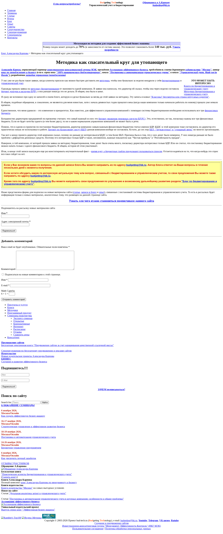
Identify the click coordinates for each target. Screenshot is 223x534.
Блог (9, 21)
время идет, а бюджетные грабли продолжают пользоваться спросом (126, 151)
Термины (12, 13)
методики (105, 80)
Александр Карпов (11, 69)
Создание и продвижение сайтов (112, 523)
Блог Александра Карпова (14, 53)
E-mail (5, 285)
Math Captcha (8, 291)
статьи (76, 192)
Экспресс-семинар (22, 318)
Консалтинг (13, 337)
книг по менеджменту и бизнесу (18, 72)
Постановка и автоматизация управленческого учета (28, 437)
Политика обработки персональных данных (128, 528)
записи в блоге (88, 192)
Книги (10, 307)
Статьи (11, 16)
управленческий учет (12, 83)
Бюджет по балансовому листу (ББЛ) (67, 129)
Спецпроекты (14, 35)
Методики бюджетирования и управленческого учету (199, 92)
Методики (12, 310)
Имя (4, 213)
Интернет (18, 326)
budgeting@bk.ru (161, 5)
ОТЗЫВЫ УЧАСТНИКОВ (15, 463)
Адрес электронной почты (15, 221)
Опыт (10, 24)
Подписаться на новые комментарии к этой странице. (33, 274)
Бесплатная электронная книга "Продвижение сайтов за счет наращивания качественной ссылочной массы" (57, 345)
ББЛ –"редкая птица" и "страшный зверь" (171, 129)
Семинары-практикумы (19, 315)
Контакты (12, 37)
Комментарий (8, 269)
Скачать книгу (9, 477)
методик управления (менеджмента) (46, 75)
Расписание (19, 329)
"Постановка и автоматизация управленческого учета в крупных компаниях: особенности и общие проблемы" (66, 499)
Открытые (18, 321)
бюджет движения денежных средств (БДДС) (121, 118)
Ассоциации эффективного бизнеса (129, 69)
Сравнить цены (21, 334)
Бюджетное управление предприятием (21, 447)
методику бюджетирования (45, 88)
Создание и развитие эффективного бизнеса (24, 361)
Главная (11, 10)
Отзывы (17, 332)
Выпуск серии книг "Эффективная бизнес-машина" (28, 509)
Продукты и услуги (17, 304)
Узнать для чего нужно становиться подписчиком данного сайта (111, 200)
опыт (101, 192)
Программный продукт (19, 313)
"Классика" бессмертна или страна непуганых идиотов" (180, 97)
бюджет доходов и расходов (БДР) (18, 91)
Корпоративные (21, 324)
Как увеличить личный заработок (18, 458)
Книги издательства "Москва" (17, 488)
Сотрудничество (15, 29)
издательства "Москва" (198, 69)
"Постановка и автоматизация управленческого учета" (139, 72)
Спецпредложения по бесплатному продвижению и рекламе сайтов (36, 350)
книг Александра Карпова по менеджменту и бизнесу (49, 482)
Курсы (10, 18)
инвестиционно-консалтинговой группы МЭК (71, 69)
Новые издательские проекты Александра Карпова (27, 356)
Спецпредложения (17, 32)
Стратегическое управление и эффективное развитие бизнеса (33, 426)
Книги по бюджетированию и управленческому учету (199, 87)
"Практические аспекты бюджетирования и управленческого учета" (36, 474)
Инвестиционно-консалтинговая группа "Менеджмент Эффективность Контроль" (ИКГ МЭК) (111, 526)
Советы (11, 26)
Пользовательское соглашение (87, 528)
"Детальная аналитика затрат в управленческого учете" (37, 493)
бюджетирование (171, 80)
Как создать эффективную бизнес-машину (23, 416)
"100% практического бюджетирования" (78, 72)
